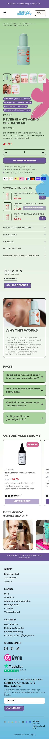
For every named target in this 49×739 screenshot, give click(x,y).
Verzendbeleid (12, 612)
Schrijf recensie (17, 285)
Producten (15, 23)
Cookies (8, 609)
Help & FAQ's (11, 625)
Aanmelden (14, 708)
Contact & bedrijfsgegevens (19, 636)
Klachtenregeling (13, 632)
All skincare (10, 578)
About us (9, 598)
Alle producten (27, 23)
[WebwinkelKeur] (24, 657)
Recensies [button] (10, 279)
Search (8, 582)
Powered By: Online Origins (24, 735)
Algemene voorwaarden (17, 601)
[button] (8, 128)
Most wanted (11, 574)
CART (40, 13)
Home (5, 23)
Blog (6, 594)
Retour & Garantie (14, 628)
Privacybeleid (11, 605)
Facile (7, 115)
